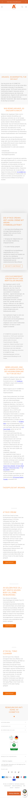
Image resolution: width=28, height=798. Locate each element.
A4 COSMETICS (10, 784)
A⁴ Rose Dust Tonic (13, 467)
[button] (22, 7)
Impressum (17, 787)
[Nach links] (2, 2)
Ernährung (19, 381)
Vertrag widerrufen (14, 793)
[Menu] (2, 7)
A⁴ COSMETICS (21, 172)
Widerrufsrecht (7, 785)
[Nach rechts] (25, 2)
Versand (11, 787)
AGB (24, 785)
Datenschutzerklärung (17, 785)
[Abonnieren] (26, 761)
